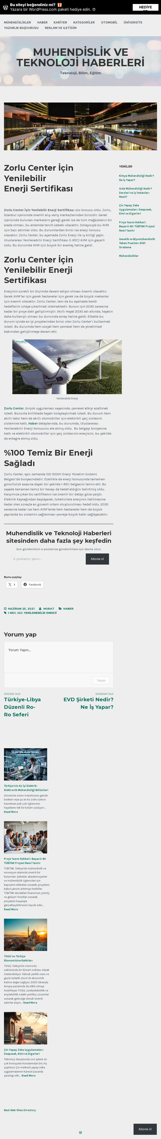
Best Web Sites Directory (20, 1110)
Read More (11, 812)
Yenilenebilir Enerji (40, 612)
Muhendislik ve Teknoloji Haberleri (80, 57)
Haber (42, 22)
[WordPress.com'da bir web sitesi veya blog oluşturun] (80, 1133)
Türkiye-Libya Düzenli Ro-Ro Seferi (22, 705)
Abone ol (97, 559)
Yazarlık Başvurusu (21, 28)
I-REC (12, 612)
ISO (20, 612)
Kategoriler (84, 22)
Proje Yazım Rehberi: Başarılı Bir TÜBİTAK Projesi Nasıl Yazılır (137, 226)
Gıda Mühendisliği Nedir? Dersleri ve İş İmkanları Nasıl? (135, 192)
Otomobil (109, 22)
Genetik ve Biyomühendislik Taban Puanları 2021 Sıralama (137, 243)
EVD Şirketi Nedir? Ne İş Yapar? (88, 701)
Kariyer (60, 22)
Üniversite (133, 22)
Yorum (101, 680)
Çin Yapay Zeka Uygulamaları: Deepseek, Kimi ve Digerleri (135, 209)
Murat (48, 608)
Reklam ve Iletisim (61, 28)
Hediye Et (145, 8)
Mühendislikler (17, 22)
